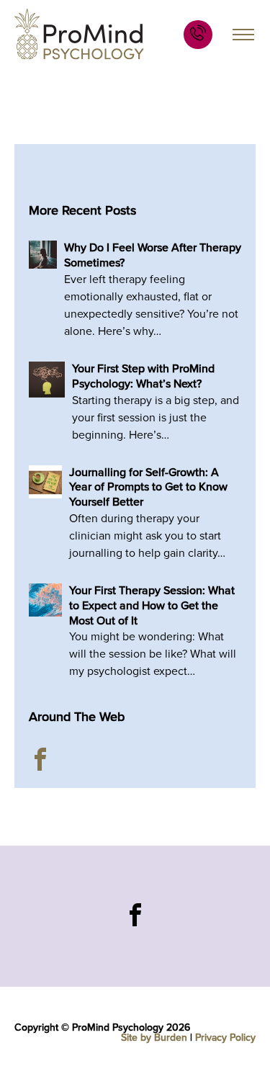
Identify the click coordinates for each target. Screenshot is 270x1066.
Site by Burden (154, 1037)
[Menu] (243, 34)
